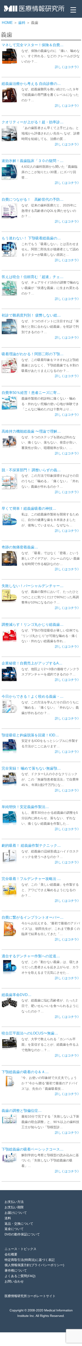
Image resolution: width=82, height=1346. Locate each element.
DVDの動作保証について (22, 1234)
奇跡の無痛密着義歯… (20, 547)
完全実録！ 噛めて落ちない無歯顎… (31, 768)
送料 (8, 1218)
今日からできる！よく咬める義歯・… (33, 696)
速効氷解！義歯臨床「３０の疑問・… (33, 161)
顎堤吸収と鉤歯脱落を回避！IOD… (30, 735)
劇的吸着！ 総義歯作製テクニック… (31, 845)
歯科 (22, 23)
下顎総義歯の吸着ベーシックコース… (33, 1149)
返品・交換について (19, 1223)
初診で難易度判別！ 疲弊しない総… (31, 315)
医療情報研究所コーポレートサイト (30, 1296)
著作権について (16, 1270)
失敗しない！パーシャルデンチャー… (33, 586)
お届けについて (16, 1212)
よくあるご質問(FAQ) (20, 1276)
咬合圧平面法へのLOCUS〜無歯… (30, 1033)
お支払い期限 (14, 1207)
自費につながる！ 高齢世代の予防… (33, 199)
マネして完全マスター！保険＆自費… (33, 45)
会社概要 (11, 1254)
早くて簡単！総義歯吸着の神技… (29, 508)
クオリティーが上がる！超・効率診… (33, 122)
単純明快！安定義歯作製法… (25, 807)
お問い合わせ (14, 1281)
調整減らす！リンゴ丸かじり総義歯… (33, 624)
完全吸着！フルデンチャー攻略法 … (31, 879)
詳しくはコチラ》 (67, 67)
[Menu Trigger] (73, 9)
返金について (14, 1229)
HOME (7, 23)
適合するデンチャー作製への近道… (31, 956)
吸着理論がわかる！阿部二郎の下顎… (33, 354)
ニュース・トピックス (20, 1249)
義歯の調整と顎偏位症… (22, 1110)
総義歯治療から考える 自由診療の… (31, 83)
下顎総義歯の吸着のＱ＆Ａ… (25, 1072)
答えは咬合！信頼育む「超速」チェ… (33, 277)
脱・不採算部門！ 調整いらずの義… (31, 470)
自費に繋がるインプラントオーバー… (33, 917)
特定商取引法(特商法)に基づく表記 (30, 1260)
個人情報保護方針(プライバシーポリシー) (34, 1265)
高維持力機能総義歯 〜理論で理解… (31, 431)
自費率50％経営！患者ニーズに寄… (31, 392)
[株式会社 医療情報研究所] (34, 10)
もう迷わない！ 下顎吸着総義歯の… (31, 238)
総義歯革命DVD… (16, 995)
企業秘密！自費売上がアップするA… (32, 663)
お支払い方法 (14, 1202)
